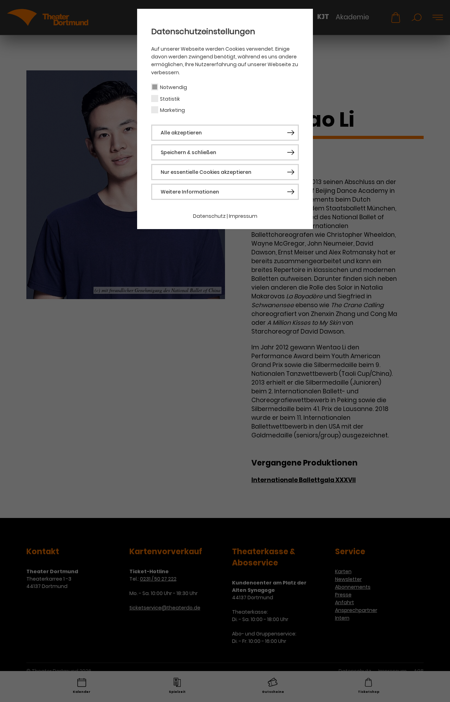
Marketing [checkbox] (172, 110)
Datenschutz (209, 216)
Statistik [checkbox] (170, 98)
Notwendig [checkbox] (173, 87)
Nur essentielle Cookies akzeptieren (206, 172)
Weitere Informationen (190, 191)
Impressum (243, 216)
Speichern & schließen (188, 152)
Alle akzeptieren (181, 132)
